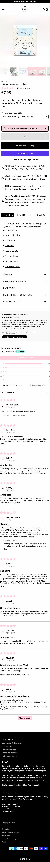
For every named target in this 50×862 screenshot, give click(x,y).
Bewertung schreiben (25, 358)
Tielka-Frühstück (12, 235)
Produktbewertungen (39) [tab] (12, 385)
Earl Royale (10, 240)
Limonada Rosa (11, 261)
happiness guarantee (28, 189)
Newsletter (6, 836)
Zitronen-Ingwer (12, 256)
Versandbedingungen (9, 749)
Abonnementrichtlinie (9, 753)
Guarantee (5, 829)
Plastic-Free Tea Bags (9, 839)
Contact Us (6, 826)
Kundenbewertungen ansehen (14, 337)
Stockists (5, 842)
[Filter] (2, 392)
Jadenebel (9, 245)
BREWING (40, 215)
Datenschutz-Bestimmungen (12, 743)
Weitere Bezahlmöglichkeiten (25, 159)
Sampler (4, 81)
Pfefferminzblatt (12, 266)
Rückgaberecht (7, 746)
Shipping (12, 179)
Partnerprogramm (8, 823)
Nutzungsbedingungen (10, 756)
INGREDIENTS (24, 215)
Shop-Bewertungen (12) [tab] (37, 385)
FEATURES (8, 215)
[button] (7, 88)
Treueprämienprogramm (10, 832)
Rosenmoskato (11, 250)
